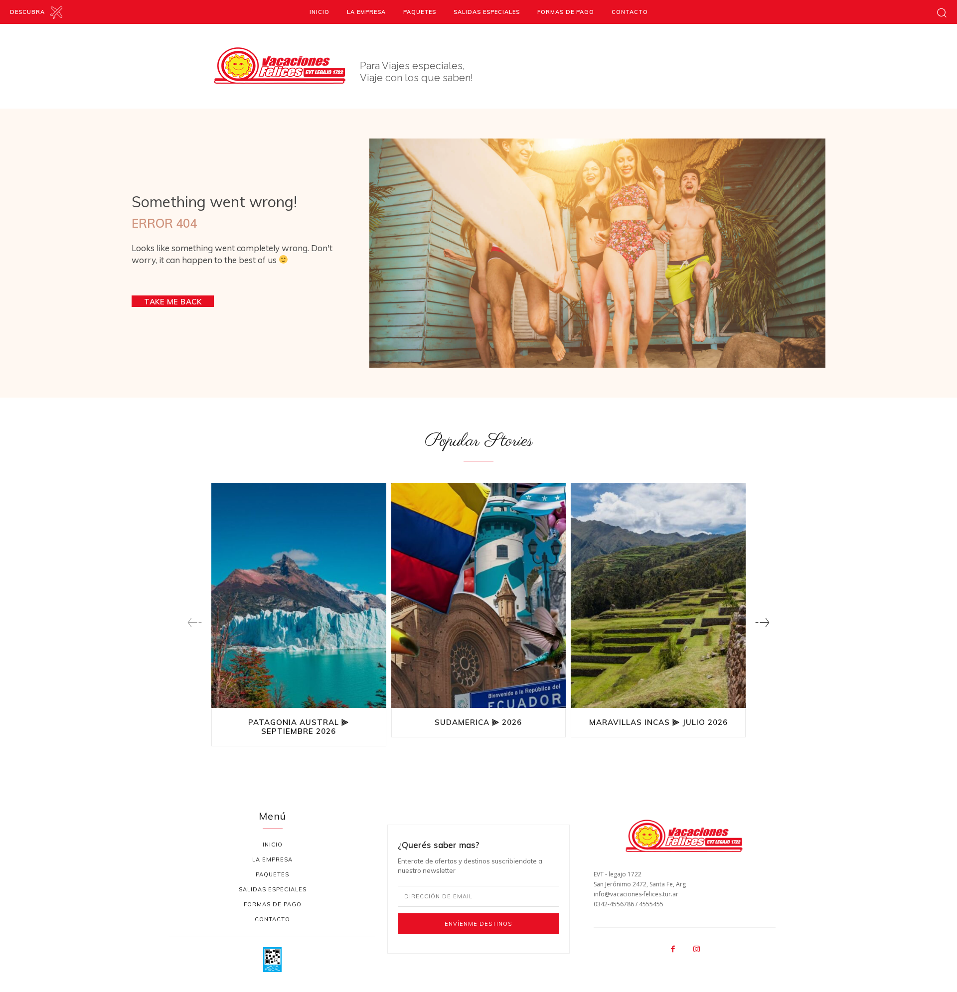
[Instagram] (696, 949)
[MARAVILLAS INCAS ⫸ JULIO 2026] (658, 596)
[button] (942, 12)
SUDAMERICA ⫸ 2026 (478, 722)
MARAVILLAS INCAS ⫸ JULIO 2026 (658, 722)
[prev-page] (194, 622)
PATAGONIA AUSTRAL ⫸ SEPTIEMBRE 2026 (298, 726)
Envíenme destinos (478, 923)
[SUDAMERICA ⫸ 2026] (478, 596)
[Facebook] (672, 949)
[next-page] (762, 622)
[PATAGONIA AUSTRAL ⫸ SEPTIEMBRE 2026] (298, 596)
